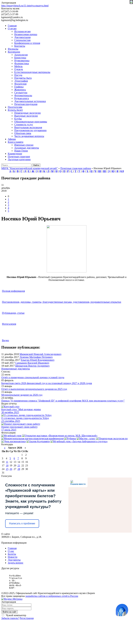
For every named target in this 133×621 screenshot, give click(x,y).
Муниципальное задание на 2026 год (21, 394)
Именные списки (23, 144)
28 (19, 469)
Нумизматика (21, 60)
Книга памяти (15, 142)
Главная (12, 25)
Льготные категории (19, 159)
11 (7, 462)
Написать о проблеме (22, 523)
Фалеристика (21, 63)
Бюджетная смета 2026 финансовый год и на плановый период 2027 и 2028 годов (46, 383)
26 (11, 469)
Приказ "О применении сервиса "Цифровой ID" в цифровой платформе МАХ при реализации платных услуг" (63, 400)
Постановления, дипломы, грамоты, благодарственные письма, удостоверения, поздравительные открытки (61, 302)
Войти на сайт (9, 612)
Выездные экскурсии (26, 115)
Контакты (19, 46)
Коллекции (14, 51)
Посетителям (15, 107)
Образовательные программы (30, 121)
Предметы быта (23, 78)
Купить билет (15, 110)
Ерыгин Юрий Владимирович (37, 360)
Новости (12, 557)
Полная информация (13, 291)
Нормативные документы (15, 368)
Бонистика (20, 57)
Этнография (21, 81)
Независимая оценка (25, 34)
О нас (11, 551)
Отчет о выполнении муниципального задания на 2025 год (34, 389)
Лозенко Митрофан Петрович (36, 357)
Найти (36, 165)
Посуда (18, 75)
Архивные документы (26, 147)
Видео (5, 340)
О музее (12, 28)
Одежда (18, 69)
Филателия (20, 83)
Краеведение (15, 153)
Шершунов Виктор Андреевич (32, 365)
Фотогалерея (9, 324)
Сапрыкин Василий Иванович (32, 362)
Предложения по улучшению (30, 130)
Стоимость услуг (23, 124)
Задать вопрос (15, 562)
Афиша (12, 139)
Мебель (18, 66)
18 (7, 465)
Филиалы (13, 49)
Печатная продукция (25, 104)
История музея (22, 31)
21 (19, 465)
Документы (14, 559)
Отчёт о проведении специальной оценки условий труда (32, 377)
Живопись (20, 89)
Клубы (18, 118)
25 (7, 469)
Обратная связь (22, 133)
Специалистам (22, 40)
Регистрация (27, 618)
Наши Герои (21, 150)
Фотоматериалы (23, 95)
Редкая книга (21, 98)
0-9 (122, 171)
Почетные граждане (19, 156)
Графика (19, 86)
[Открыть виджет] (122, 610)
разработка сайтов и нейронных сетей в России (51, 596)
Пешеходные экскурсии (27, 112)
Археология (21, 54)
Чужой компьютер (15, 615)
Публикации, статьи (13, 313)
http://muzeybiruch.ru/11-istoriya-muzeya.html (24, 5)
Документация (22, 37)
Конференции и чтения (27, 43)
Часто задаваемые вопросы (29, 136)
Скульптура (20, 92)
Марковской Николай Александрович (40, 354)
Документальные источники (30, 101)
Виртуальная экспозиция (28, 127)
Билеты (12, 554)
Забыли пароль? (10, 618)
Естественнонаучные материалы (32, 72)
